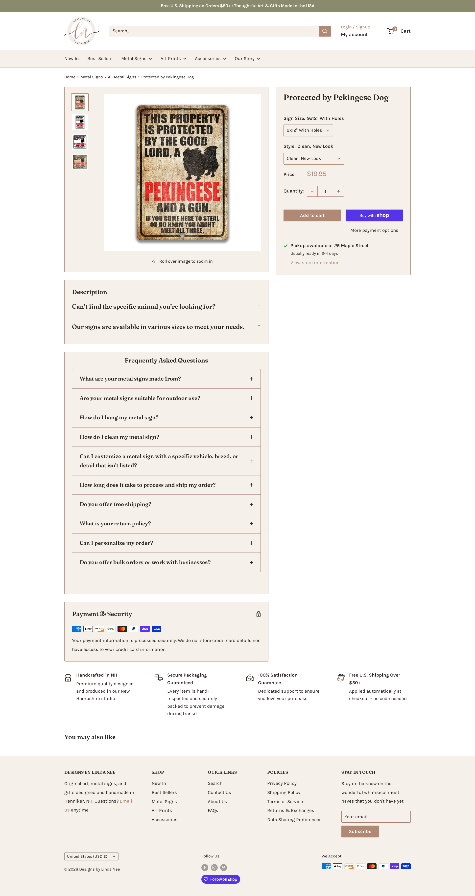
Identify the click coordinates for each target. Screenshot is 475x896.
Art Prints (171, 58)
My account (354, 34)
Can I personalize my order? (116, 542)
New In (71, 58)
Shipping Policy (283, 792)
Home (69, 76)
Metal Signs (133, 58)
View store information (314, 262)
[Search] (325, 31)
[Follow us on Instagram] (214, 867)
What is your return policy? (115, 523)
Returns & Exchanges (290, 810)
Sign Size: (314, 118)
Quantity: (294, 191)
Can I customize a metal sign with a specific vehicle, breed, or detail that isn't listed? (159, 461)
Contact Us (219, 792)
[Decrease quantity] (312, 191)
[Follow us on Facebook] (204, 867)
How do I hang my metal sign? (119, 417)
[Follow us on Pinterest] (223, 867)
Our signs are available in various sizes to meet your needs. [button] (158, 326)
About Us (217, 801)
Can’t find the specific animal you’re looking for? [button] (144, 306)
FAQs (213, 810)
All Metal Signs (122, 76)
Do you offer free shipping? (115, 504)
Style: (308, 146)
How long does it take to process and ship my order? (148, 484)
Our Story (245, 58)
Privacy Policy (282, 783)
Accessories (208, 58)
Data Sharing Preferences (294, 819)
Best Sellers (100, 58)
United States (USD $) (87, 856)
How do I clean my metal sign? (119, 436)
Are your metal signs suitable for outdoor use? (140, 398)
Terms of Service (285, 801)
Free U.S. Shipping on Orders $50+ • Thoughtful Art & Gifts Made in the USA (237, 5)
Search (215, 783)
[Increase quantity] (338, 191)
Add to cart (312, 215)
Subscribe (360, 831)
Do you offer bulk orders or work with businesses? (145, 562)
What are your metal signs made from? (130, 378)
